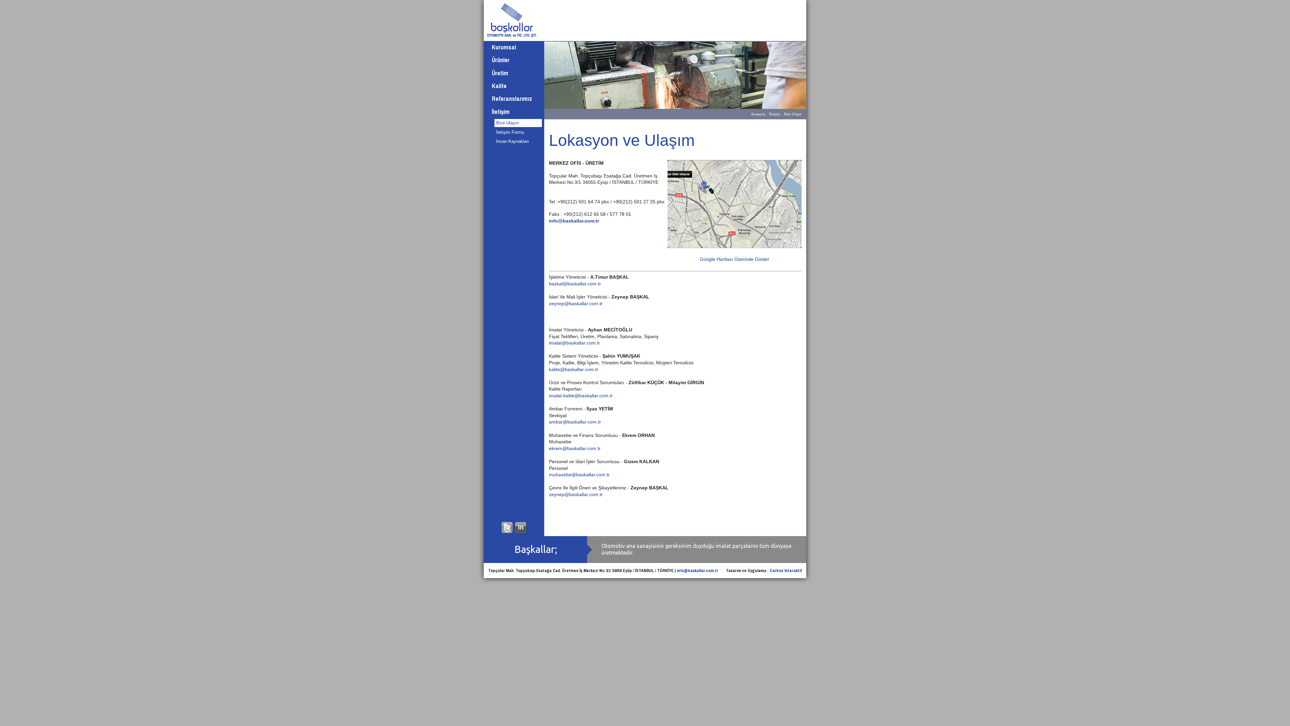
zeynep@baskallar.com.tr (576, 303)
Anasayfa (758, 114)
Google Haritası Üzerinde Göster (734, 259)
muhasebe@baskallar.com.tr (579, 474)
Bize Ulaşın (507, 122)
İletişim (501, 111)
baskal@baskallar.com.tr (575, 283)
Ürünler (501, 60)
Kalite (499, 86)
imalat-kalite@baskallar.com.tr (581, 395)
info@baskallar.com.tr (574, 221)
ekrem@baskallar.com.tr (575, 448)
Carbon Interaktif (786, 570)
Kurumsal (504, 47)
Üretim (500, 73)
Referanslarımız (512, 98)
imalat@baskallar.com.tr (574, 343)
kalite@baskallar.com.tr (573, 369)
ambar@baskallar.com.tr (575, 422)
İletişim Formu (510, 132)
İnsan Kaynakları (512, 141)
